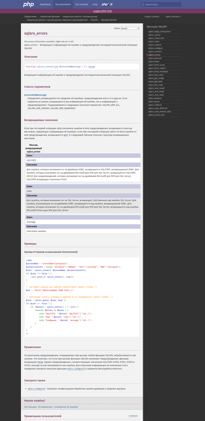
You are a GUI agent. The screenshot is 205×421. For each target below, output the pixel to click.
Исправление (45, 407)
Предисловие (30, 16)
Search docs (152, 4)
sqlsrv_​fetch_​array (156, 65)
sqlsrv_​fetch (153, 61)
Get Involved (81, 4)
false (40, 362)
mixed (92, 66)
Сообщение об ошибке (66, 407)
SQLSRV (94, 20)
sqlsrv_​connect (155, 51)
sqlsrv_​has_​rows (155, 85)
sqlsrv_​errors (154, 55)
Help (95, 4)
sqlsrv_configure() (76, 368)
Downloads (45, 4)
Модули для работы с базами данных (80, 16)
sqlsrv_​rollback (155, 105)
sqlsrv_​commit (154, 45)
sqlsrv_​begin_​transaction (159, 31)
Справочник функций (50, 16)
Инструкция (30, 407)
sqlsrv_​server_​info (156, 115)
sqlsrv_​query (154, 101)
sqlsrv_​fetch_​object (157, 68)
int (56, 66)
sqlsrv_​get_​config (156, 78)
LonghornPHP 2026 (102, 11)
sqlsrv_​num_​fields (156, 91)
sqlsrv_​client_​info (156, 38)
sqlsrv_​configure (155, 48)
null (66, 135)
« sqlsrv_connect (151, 16)
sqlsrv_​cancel (154, 35)
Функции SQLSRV (109, 20)
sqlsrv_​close (153, 41)
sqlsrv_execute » (173, 16)
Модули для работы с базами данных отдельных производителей (57, 20)
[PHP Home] (28, 4)
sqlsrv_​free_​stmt (155, 75)
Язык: (117, 28)
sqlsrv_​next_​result (156, 88)
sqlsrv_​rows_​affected (157, 108)
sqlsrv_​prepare (154, 98)
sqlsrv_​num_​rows (156, 95)
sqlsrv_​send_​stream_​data (159, 111)
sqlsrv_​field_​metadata (158, 71)
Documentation (63, 4)
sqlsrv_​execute (155, 58)
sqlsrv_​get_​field (155, 81)
